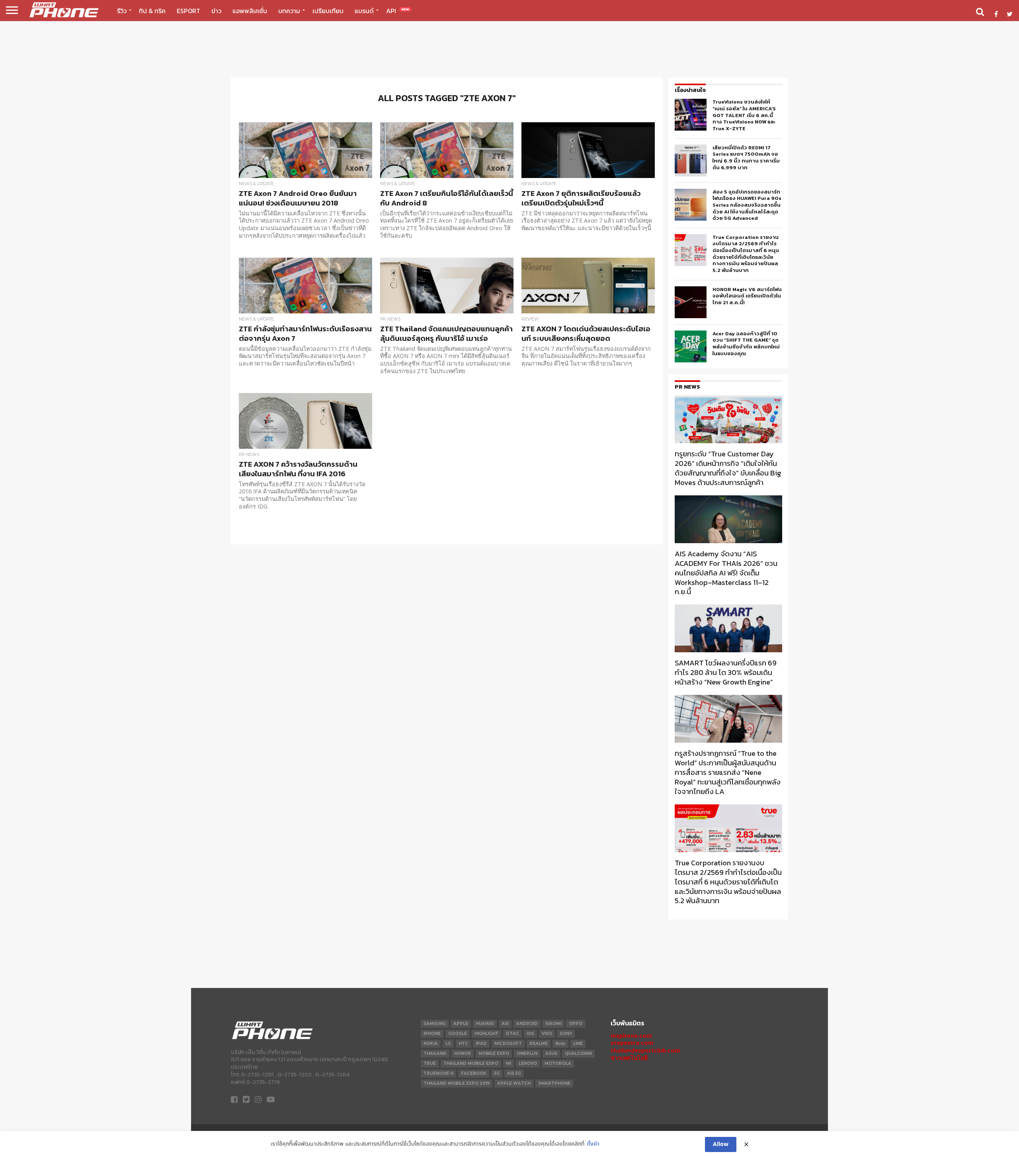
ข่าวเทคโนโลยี (629, 1058)
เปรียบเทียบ (328, 11)
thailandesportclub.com (645, 1050)
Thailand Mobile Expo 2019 (457, 1083)
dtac (512, 1033)
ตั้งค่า (593, 1144)
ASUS (551, 1053)
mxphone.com (631, 1035)
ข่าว (216, 11)
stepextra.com (632, 1043)
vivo (547, 1033)
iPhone (432, 1033)
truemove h (438, 1073)
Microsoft (508, 1043)
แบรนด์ (364, 11)
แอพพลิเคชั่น (249, 11)
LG (448, 1043)
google (457, 1033)
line (578, 1043)
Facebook (473, 1073)
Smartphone (554, 1083)
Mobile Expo (493, 1053)
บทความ (289, 11)
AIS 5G (514, 1073)
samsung (435, 1023)
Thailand (435, 1053)
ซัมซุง (560, 1043)
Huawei (485, 1023)
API (397, 11)
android (527, 1023)
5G (497, 1073)
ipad (481, 1043)
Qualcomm (578, 1053)
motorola (558, 1063)
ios (530, 1033)
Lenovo (528, 1063)
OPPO (575, 1023)
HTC (463, 1043)
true (430, 1063)
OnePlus (527, 1053)
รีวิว (122, 11)
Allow (720, 1144)
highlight (486, 1033)
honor (462, 1053)
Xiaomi (553, 1023)
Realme (538, 1043)
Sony (566, 1033)
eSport (188, 11)
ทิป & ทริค (152, 11)
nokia (431, 1043)
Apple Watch (514, 1083)
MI (508, 1063)
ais (505, 1023)
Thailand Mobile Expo (470, 1063)
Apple (460, 1023)
